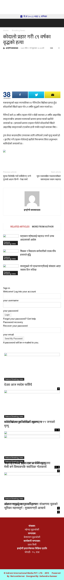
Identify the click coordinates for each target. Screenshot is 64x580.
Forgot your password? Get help (19, 318)
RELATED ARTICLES (20, 227)
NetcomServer (17, 576)
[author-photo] (32, 199)
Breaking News (18, 30)
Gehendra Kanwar (48, 576)
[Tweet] (36, 95)
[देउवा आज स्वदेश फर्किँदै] (32, 367)
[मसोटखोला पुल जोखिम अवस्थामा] (32, 402)
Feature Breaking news (10, 243)
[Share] (20, 95)
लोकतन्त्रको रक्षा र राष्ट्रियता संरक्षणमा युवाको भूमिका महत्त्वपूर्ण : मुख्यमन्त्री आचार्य (31, 506)
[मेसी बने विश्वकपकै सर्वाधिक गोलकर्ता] (32, 449)
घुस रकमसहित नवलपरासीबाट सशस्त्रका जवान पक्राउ (49, 178)
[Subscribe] (52, 95)
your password (10, 310)
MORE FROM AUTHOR (43, 227)
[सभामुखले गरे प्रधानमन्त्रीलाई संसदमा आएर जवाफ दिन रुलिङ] (11, 269)
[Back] (4, 284)
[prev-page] (4, 281)
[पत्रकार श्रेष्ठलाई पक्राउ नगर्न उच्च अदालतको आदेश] (11, 239)
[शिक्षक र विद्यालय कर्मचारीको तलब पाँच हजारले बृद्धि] (11, 254)
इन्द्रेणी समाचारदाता (12, 48)
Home (6, 30)
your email (8, 334)
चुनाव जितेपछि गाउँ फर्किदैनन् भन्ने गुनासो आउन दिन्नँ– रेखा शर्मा (17, 178)
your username (10, 300)
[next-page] (6, 281)
